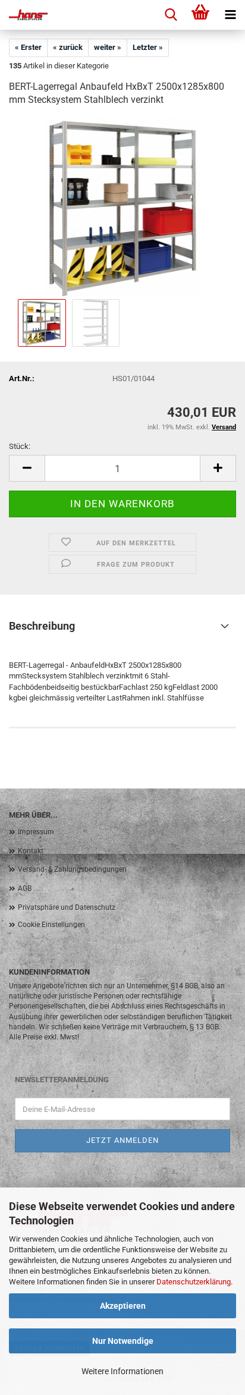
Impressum (36, 832)
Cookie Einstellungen (51, 924)
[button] (27, 468)
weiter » (107, 47)
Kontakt (30, 851)
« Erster (28, 47)
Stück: (19, 446)
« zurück (68, 47)
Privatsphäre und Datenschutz (66, 907)
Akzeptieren (123, 1306)
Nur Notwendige (122, 1341)
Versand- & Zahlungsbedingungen (72, 869)
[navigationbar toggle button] (230, 15)
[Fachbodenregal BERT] (122, 206)
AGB (25, 888)
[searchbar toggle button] (171, 15)
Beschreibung (42, 626)
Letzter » (148, 47)
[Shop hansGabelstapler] (24, 15)
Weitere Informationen (122, 1371)
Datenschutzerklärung (193, 1281)
